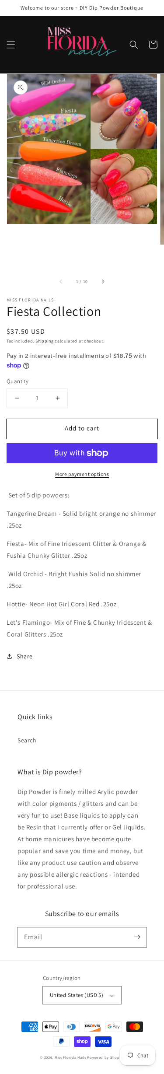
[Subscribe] (137, 937)
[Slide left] (61, 281)
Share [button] (25, 656)
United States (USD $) (76, 995)
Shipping (44, 341)
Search (27, 740)
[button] (11, 44)
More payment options (82, 474)
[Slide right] (102, 281)
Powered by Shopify (105, 1057)
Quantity (17, 381)
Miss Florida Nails (71, 1057)
